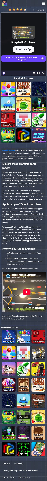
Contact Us (18, 463)
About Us (6, 463)
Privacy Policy (24, 477)
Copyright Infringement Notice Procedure (20, 470)
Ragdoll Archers (8, 150)
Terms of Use (8, 477)
